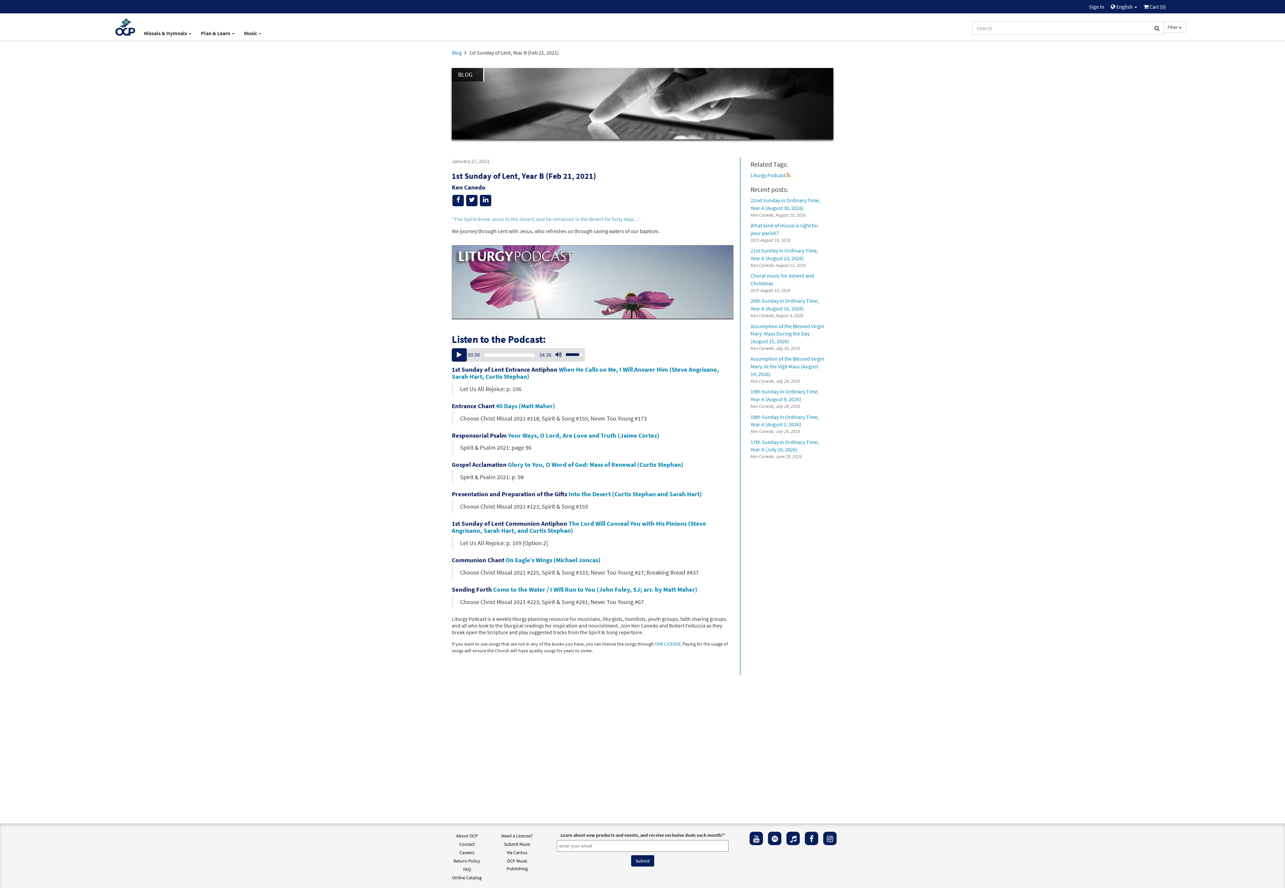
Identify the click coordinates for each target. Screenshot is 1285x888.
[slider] (570, 352)
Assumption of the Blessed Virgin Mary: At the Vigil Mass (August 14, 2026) (787, 366)
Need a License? (517, 836)
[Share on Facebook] (458, 200)
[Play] (459, 355)
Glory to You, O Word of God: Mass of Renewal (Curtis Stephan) (595, 464)
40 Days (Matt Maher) (525, 406)
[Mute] (558, 355)
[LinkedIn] (485, 200)
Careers (467, 852)
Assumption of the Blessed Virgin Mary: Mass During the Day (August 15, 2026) (787, 334)
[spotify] (774, 838)
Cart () (1157, 6)
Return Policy (466, 861)
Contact (467, 844)
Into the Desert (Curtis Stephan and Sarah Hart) (635, 494)
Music (251, 33)
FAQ (467, 869)
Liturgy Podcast (768, 175)
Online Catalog (467, 878)
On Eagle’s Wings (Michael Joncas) (553, 560)
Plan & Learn (216, 33)
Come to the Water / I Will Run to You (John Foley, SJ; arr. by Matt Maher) (595, 589)
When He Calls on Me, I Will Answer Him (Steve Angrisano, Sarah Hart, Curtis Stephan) (585, 372)
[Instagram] (830, 838)
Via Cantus (517, 852)
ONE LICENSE (668, 644)
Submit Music (517, 844)
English (1124, 6)
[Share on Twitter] (472, 200)
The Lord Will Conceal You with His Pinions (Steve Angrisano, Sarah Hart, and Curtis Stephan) (579, 526)
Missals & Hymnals (166, 33)
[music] (793, 838)
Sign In (1096, 6)
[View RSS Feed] (788, 175)
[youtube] (756, 838)
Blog (457, 52)
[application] (518, 355)
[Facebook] (811, 838)
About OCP (467, 836)
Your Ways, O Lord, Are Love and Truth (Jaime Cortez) (584, 435)
